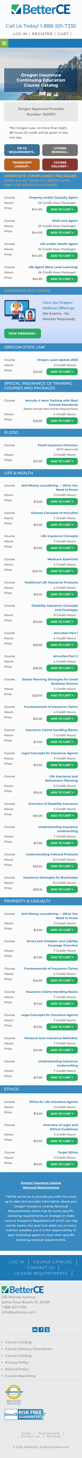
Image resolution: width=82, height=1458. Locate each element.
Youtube (47, 1329)
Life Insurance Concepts (59, 536)
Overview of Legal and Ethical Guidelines (60, 1127)
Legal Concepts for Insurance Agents (49, 753)
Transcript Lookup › (22, 164)
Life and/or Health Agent (59, 244)
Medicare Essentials (63, 559)
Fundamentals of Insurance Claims (51, 707)
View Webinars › (22, 333)
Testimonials (49, 1433)
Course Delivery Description (29, 1349)
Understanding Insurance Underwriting (58, 829)
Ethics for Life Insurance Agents (53, 1102)
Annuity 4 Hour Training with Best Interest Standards (51, 403)
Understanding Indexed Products (52, 854)
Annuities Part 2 (65, 656)
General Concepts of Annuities (54, 513)
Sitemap (54, 1436)
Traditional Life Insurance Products (51, 582)
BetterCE (41, 9)
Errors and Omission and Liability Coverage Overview (52, 943)
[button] (4, 43)
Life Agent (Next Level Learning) (53, 267)
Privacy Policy (17, 1362)
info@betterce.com (18, 1312)
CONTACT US (40, 1268)
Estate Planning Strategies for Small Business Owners (50, 681)
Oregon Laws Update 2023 (57, 360)
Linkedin (34, 1329)
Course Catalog (18, 1342)
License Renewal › (60, 150)
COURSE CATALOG (52, 1262)
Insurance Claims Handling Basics (52, 730)
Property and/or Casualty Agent (53, 197)
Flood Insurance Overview (58, 445)
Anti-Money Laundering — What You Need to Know (49, 488)
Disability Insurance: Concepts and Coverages (55, 608)
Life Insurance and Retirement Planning (61, 778)
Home (26, 1433)
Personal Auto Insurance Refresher (51, 1038)
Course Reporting (20, 1376)
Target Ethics (68, 1152)
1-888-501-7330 (58, 26)
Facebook (41, 1329)
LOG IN (16, 1262)
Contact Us (30, 1436)
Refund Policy (17, 1369)
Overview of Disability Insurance (53, 804)
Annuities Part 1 (66, 633)
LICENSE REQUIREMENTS (41, 1273)
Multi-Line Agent (65, 221)
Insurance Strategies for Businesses (50, 877)
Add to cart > (62, 209)
